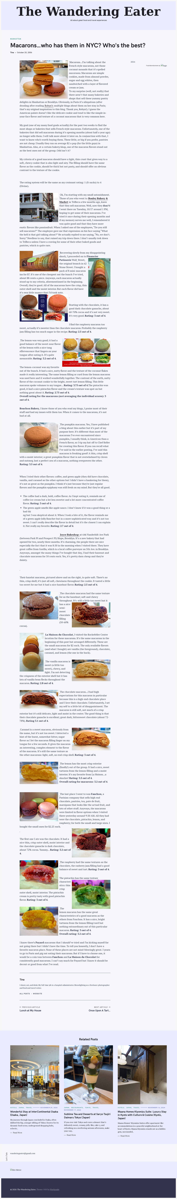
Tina (12, 52)
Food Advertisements (152, 65)
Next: (79, 3)
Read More (17, 1133)
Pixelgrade (54, 1189)
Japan (21, 1107)
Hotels (13, 1107)
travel (29, 1107)
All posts (25, 994)
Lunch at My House (30, 1010)
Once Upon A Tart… (99, 1010)
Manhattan (15, 39)
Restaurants (77, 1107)
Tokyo (88, 1107)
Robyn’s (49, 105)
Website (37, 994)
